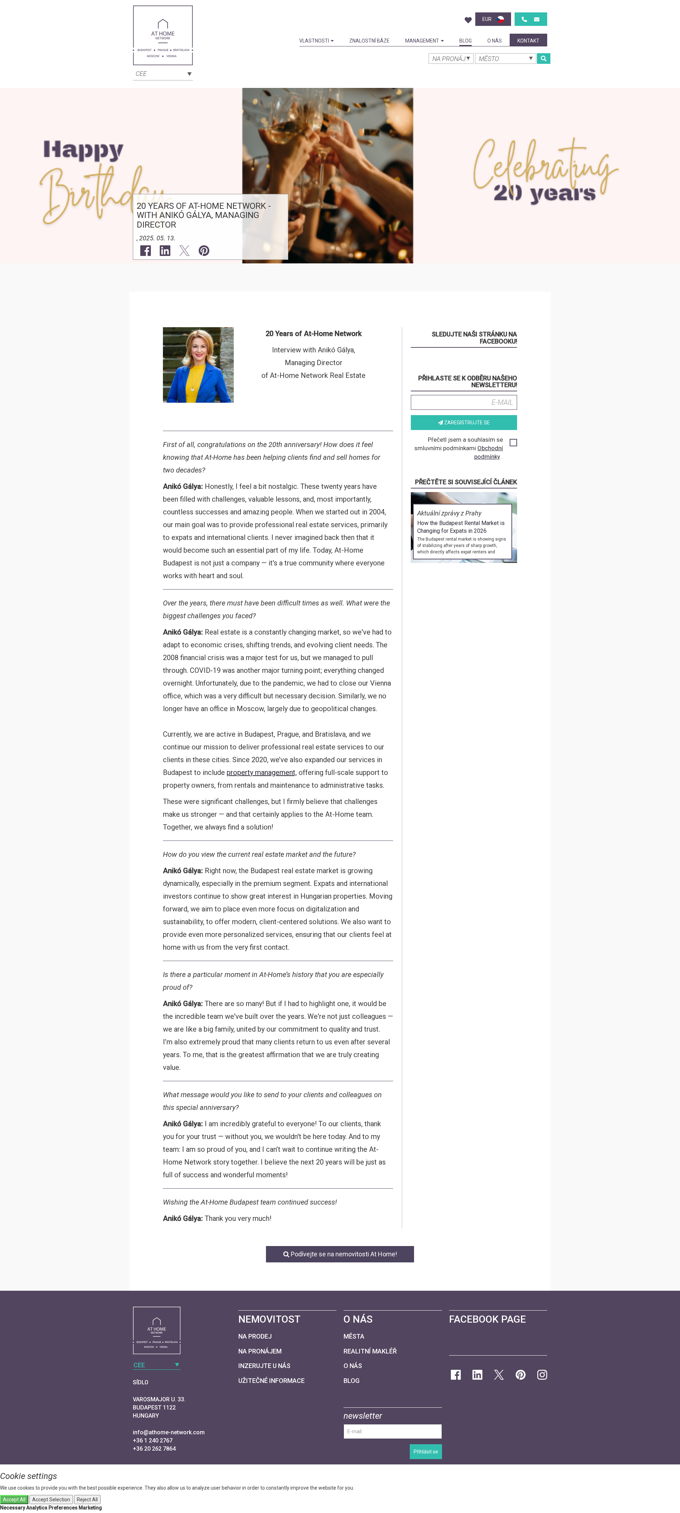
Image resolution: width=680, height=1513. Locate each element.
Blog (465, 41)
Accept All (14, 1499)
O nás (494, 41)
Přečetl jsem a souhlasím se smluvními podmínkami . (458, 448)
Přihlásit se (426, 1452)
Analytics (36, 1508)
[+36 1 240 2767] (524, 19)
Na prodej (255, 1336)
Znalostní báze (369, 41)
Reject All (87, 1499)
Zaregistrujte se (466, 422)
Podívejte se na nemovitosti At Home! (343, 1254)
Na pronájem (260, 1351)
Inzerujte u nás (264, 1365)
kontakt (528, 41)
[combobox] (163, 73)
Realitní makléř (370, 1351)
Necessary (12, 1508)
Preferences (63, 1508)
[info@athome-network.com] (536, 19)
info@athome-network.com (169, 1432)
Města (354, 1336)
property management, (262, 772)
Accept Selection (51, 1499)
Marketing (90, 1508)
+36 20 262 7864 (154, 1448)
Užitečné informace (271, 1380)
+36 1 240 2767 (152, 1440)
